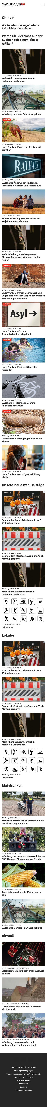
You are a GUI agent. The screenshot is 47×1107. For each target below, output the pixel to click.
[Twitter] (23, 1059)
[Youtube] (30, 1059)
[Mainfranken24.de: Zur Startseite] (13, 4)
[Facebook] (16, 1059)
